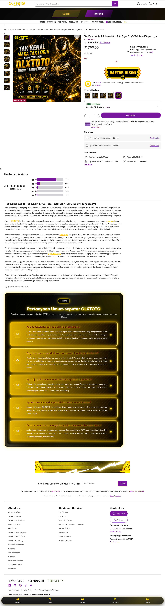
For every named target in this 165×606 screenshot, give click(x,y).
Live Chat (147, 602)
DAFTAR (82, 602)
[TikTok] (25, 585)
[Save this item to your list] (77, 36)
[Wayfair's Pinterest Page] (15, 585)
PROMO (17, 602)
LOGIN (50, 602)
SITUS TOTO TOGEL (35, 29)
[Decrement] (86, 116)
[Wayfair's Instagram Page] (20, 585)
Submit (122, 483)
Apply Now (95, 127)
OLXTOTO (8, 29)
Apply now (138, 55)
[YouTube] (31, 585)
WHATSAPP (114, 602)
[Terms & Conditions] (151, 52)
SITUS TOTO (20, 29)
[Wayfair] (16, 3)
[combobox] (74, 4)
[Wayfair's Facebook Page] (9, 585)
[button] (47, 68)
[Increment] (97, 116)
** (129, 121)
